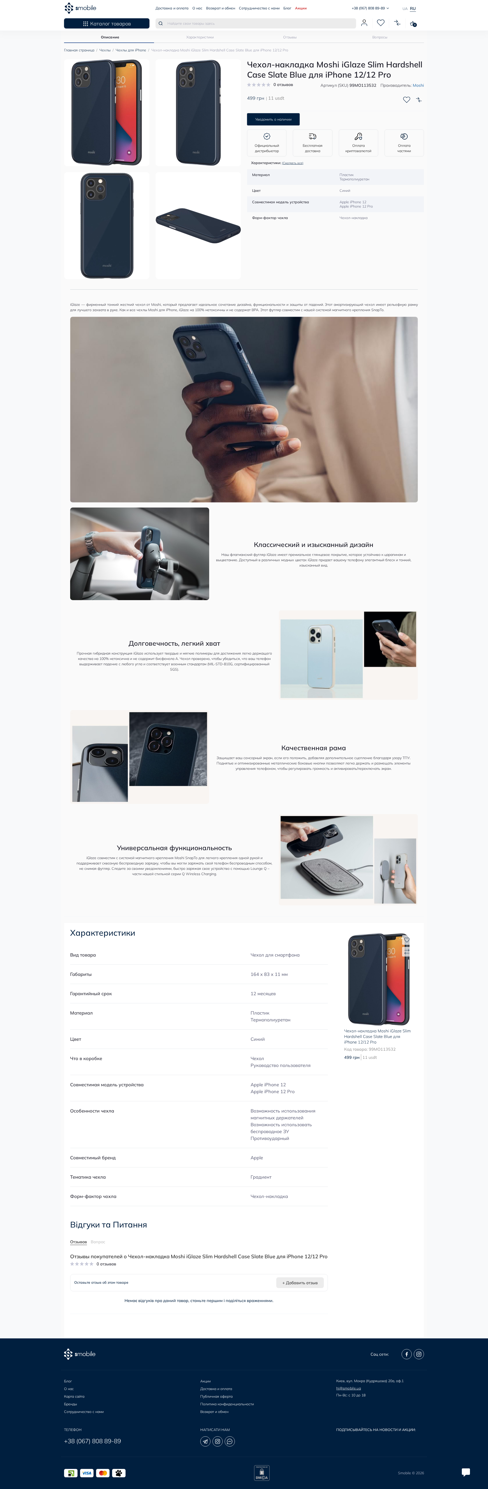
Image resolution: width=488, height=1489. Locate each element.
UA (405, 8)
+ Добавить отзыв (300, 1282)
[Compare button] (419, 100)
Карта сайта (74, 1396)
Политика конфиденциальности (227, 1404)
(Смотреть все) (292, 163)
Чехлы (105, 50)
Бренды (70, 1404)
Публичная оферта (216, 1396)
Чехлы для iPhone (131, 50)
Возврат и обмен (220, 8)
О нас (197, 8)
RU (413, 8)
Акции (301, 8)
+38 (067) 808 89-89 (92, 1441)
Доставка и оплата (172, 8)
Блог (287, 8)
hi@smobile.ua (348, 1388)
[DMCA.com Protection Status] (262, 1473)
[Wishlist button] (407, 100)
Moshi (418, 85)
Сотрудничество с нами (259, 8)
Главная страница (79, 50)
